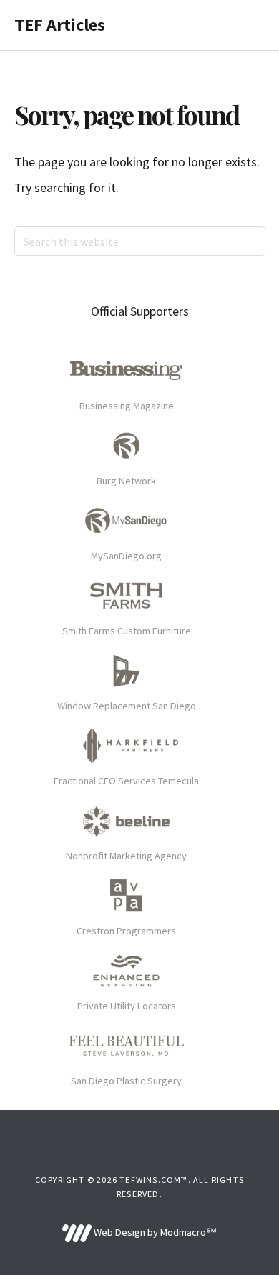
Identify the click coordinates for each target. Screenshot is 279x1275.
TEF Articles (59, 25)
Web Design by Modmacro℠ (154, 1232)
